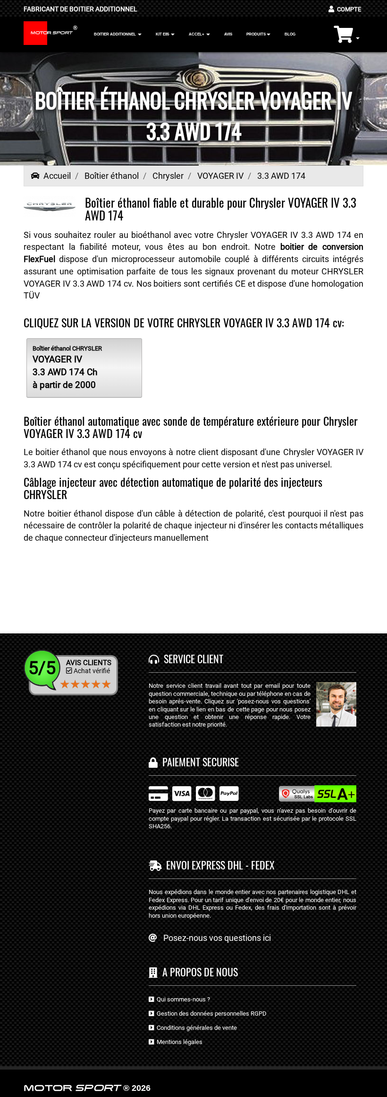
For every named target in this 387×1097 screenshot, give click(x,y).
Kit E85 (163, 34)
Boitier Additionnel (115, 34)
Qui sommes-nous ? (182, 999)
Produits (256, 34)
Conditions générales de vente (195, 1027)
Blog (290, 34)
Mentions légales (178, 1041)
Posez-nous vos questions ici (217, 938)
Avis (228, 34)
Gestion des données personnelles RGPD (210, 1013)
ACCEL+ (197, 34)
